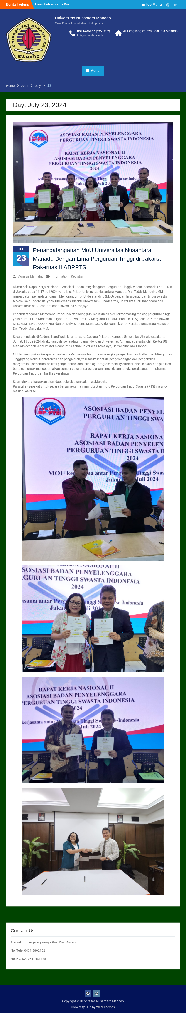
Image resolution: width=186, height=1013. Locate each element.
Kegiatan (77, 276)
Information (60, 276)
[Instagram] (176, 5)
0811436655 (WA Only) (93, 31)
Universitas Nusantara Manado (83, 18)
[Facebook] (168, 5)
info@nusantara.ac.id (90, 35)
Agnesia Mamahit (30, 276)
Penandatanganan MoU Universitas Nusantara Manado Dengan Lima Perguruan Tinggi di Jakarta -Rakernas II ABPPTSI (98, 258)
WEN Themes (105, 1007)
